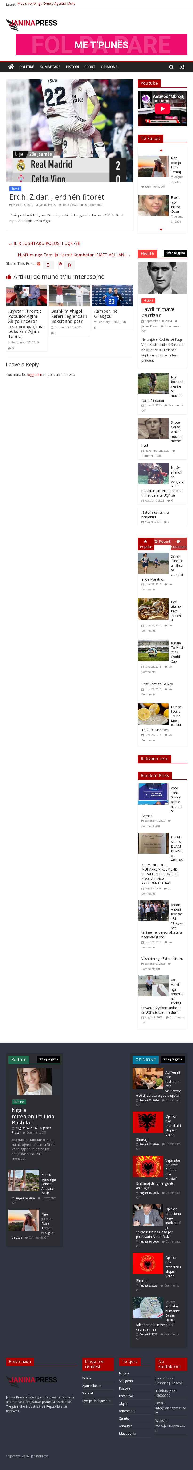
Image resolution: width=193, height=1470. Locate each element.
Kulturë (19, 1102)
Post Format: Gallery (157, 684)
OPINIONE (109, 66)
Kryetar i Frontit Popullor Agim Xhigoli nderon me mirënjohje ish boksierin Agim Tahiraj (26, 323)
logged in (34, 374)
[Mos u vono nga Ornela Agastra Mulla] (23, 1172)
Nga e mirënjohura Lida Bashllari (33, 1116)
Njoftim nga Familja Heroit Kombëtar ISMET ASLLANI (74, 255)
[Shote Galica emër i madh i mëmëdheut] (153, 420)
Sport (15, 189)
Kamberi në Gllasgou (105, 313)
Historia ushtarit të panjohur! (155, 514)
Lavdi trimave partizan (158, 312)
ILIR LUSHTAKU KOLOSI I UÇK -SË (44, 243)
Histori (72, 66)
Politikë (26, 66)
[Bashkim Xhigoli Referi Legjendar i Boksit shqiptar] (69, 287)
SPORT (89, 66)
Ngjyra (124, 1373)
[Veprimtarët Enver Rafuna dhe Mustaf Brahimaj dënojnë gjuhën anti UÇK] (148, 1158)
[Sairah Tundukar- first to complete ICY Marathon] (154, 553)
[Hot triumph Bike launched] (154, 598)
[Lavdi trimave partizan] (162, 264)
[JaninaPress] (11, 67)
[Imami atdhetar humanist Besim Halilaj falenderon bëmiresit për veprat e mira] (148, 1299)
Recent (164, 541)
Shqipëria (126, 1380)
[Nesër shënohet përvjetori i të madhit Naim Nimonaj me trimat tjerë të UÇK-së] (153, 465)
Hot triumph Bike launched (177, 611)
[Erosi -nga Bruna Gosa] (153, 195)
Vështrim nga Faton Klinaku (162, 958)
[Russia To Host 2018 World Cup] (154, 639)
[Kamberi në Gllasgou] (112, 287)
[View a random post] (182, 67)
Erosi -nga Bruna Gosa (176, 202)
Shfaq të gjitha (175, 253)
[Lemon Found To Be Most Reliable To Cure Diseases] (154, 703)
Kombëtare (50, 66)
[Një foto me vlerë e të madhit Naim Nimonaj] (153, 375)
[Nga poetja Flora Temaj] (153, 156)
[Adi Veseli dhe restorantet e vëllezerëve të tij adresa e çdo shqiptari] (148, 1070)
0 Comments (93, 205)
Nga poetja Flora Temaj (35, 4)
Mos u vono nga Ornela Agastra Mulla (48, 1183)
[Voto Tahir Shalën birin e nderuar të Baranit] (154, 786)
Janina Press (48, 205)
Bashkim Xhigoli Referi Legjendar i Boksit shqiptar (69, 316)
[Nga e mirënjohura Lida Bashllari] (34, 1070)
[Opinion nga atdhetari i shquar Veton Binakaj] (148, 1114)
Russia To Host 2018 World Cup (177, 652)
